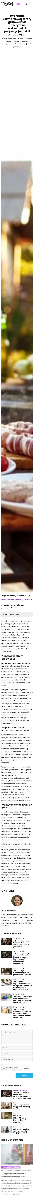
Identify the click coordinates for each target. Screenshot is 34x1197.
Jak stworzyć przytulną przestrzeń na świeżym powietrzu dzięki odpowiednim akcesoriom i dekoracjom (22, 959)
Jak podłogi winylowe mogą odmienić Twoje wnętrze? (22, 1107)
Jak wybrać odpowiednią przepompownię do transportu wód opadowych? (20, 1118)
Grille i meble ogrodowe (11, 599)
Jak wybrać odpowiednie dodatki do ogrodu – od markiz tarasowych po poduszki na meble (22, 986)
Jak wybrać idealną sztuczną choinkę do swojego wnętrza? (21, 1131)
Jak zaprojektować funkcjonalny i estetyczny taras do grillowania (21, 944)
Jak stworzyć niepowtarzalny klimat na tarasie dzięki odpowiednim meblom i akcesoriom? (22, 1013)
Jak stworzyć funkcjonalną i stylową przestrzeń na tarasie (22, 973)
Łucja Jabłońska (8, 596)
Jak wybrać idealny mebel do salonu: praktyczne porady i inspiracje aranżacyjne (22, 1095)
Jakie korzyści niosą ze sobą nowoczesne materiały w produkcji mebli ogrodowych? (22, 1000)
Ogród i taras (27, 599)
